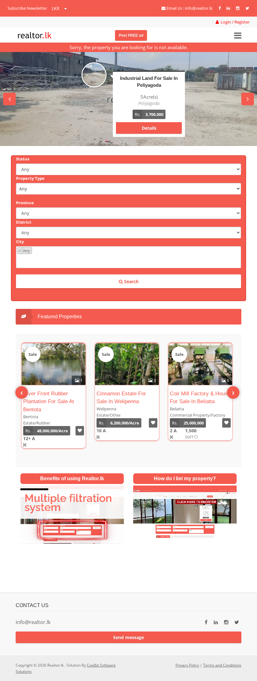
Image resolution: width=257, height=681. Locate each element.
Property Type (30, 178)
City (20, 241)
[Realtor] (35, 34)
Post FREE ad (131, 35)
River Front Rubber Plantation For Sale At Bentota (48, 402)
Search (131, 281)
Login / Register (234, 22)
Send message (128, 637)
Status (22, 159)
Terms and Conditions (222, 665)
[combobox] (128, 257)
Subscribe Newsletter (27, 8)
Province (25, 202)
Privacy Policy (187, 665)
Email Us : (188, 8)
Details (149, 128)
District (23, 222)
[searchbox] (129, 260)
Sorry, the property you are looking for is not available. (129, 47)
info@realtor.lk (33, 622)
